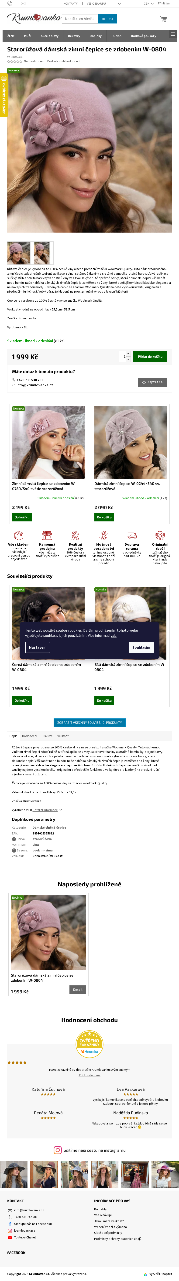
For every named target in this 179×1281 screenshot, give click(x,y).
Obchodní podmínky (108, 1233)
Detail (77, 989)
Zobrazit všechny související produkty (89, 722)
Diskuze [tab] (47, 736)
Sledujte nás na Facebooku (33, 1224)
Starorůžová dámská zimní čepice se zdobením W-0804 (42, 977)
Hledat (107, 19)
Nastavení (37, 647)
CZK (147, 4)
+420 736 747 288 (26, 1217)
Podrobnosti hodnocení (63, 61)
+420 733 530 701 (30, 380)
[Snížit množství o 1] (128, 359)
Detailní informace (45, 810)
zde (114, 635)
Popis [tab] (13, 736)
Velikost (63, 736)
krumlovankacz (24, 1230)
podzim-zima (43, 850)
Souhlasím (141, 647)
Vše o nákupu (96, 4)
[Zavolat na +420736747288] (14, 3)
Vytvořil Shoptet (160, 1274)
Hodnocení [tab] (29, 736)
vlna (36, 845)
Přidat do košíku (150, 356)
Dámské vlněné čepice (49, 827)
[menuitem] (11, 36)
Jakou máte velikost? (109, 1221)
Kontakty (71, 4)
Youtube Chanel (25, 1237)
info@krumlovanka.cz (35, 385)
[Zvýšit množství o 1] (128, 354)
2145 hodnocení (89, 1075)
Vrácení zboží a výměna (110, 1227)
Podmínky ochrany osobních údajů (117, 1239)
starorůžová (42, 839)
